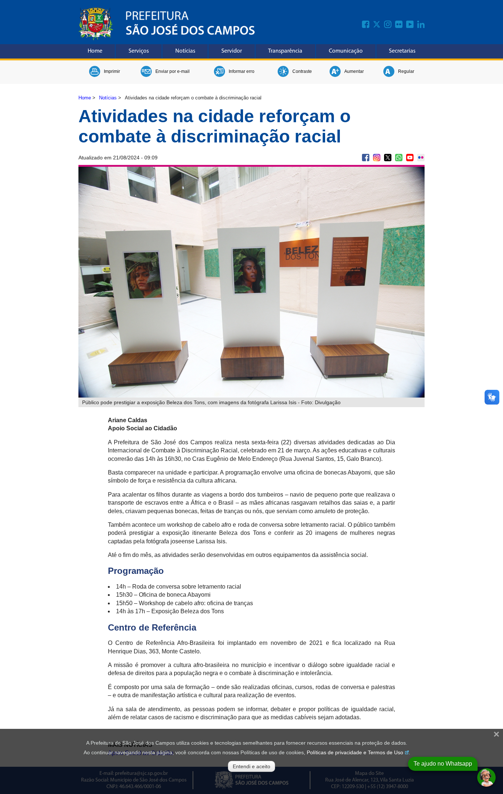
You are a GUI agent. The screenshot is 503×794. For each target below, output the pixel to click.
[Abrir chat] (486, 777)
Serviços (139, 51)
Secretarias (402, 51)
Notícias (185, 51)
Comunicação (346, 51)
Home (95, 51)
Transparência (285, 51)
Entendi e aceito (251, 766)
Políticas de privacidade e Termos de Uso (355, 752)
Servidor (231, 51)
